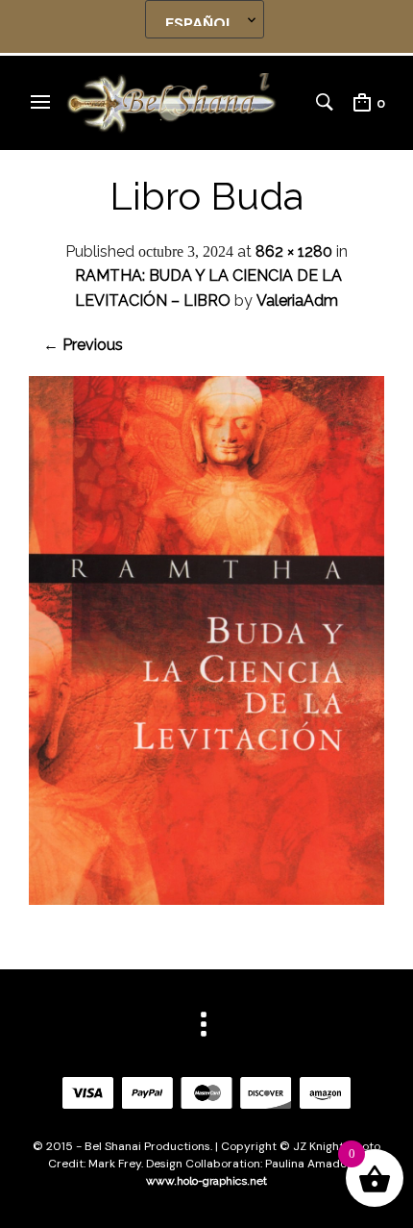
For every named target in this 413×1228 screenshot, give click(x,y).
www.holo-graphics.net (206, 1181)
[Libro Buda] (206, 899)
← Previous (83, 345)
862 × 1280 (293, 251)
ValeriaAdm (297, 300)
